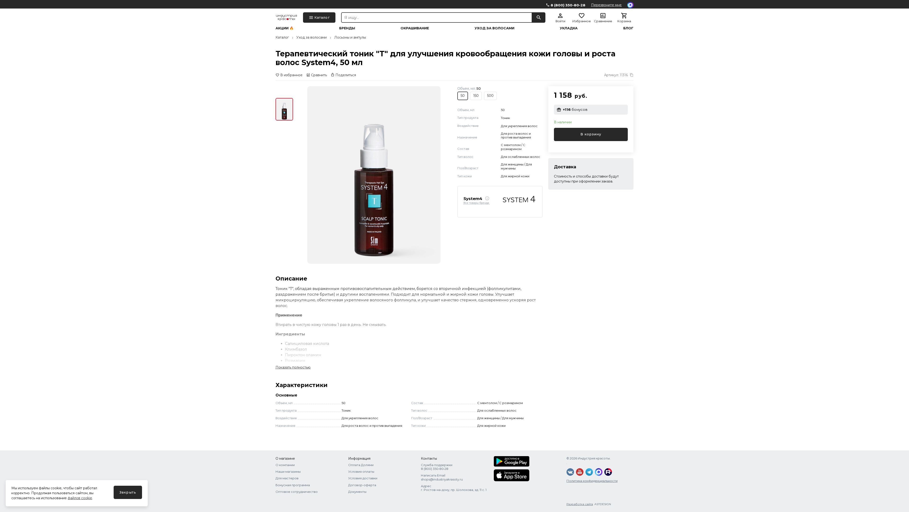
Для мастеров (287, 478)
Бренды (347, 28)
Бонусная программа (293, 485)
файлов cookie (80, 498)
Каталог (282, 37)
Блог (628, 28)
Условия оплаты (361, 471)
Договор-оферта (362, 485)
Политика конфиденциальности (592, 481)
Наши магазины (288, 471)
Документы (357, 492)
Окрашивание (415, 28)
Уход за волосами (494, 28)
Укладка (569, 28)
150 (476, 95)
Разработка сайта (579, 504)
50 (463, 95)
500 (490, 95)
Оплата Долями (361, 465)
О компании (285, 465)
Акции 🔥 (285, 28)
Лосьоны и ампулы (350, 37)
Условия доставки (362, 478)
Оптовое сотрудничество (297, 492)
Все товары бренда (476, 203)
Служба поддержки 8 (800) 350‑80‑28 (436, 467)
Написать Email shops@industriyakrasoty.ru (442, 477)
